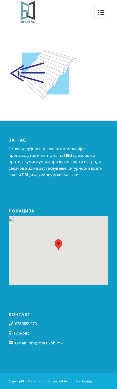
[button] (58, 245)
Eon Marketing (80, 381)
